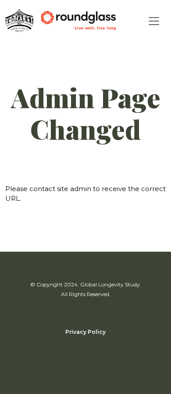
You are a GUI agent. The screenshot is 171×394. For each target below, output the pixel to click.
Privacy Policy (85, 332)
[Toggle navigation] (154, 21)
